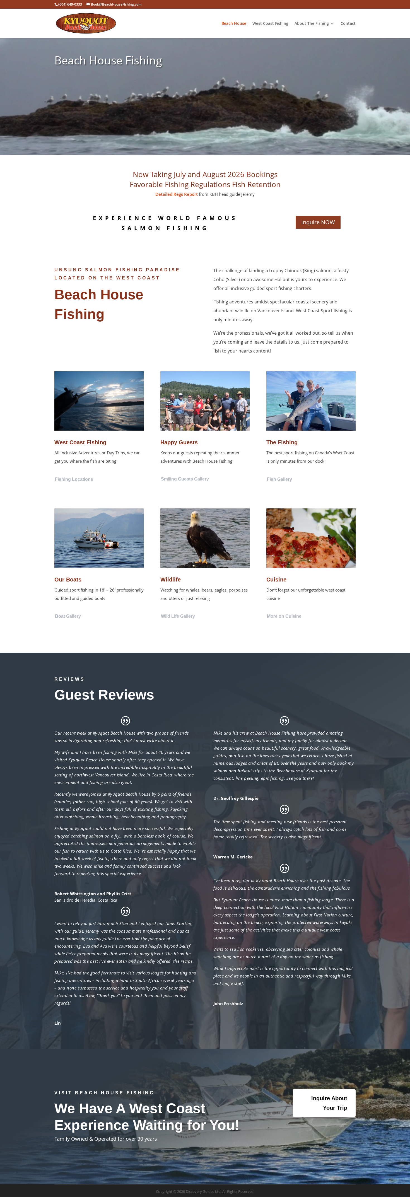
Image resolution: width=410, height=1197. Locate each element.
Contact (348, 23)
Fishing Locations (74, 479)
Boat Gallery (68, 616)
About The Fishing (312, 23)
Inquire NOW (318, 222)
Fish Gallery (279, 479)
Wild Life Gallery (178, 616)
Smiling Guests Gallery (185, 479)
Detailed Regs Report (176, 194)
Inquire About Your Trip (329, 1103)
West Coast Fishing (270, 23)
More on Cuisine (284, 616)
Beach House (233, 23)
